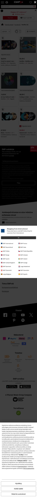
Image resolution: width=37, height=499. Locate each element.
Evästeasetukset (22, 466)
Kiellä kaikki (18, 489)
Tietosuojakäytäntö (28, 468)
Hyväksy (18, 483)
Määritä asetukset (18, 494)
